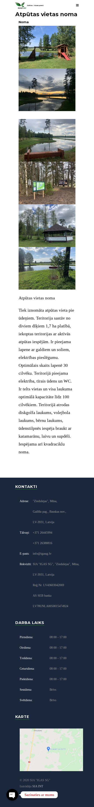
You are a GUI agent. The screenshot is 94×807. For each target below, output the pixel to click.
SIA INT (37, 786)
